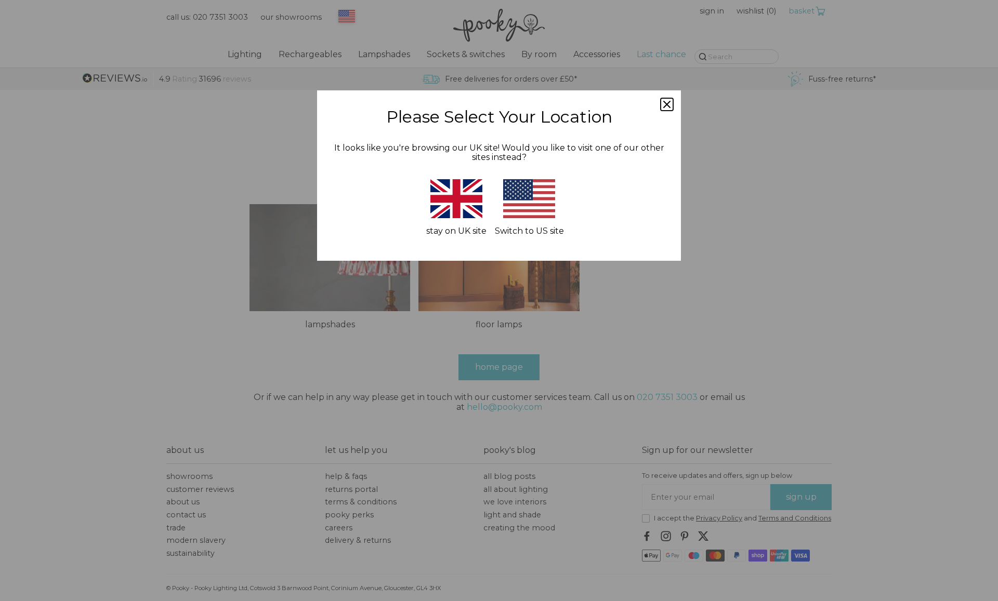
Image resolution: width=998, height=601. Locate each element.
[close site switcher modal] (667, 104)
